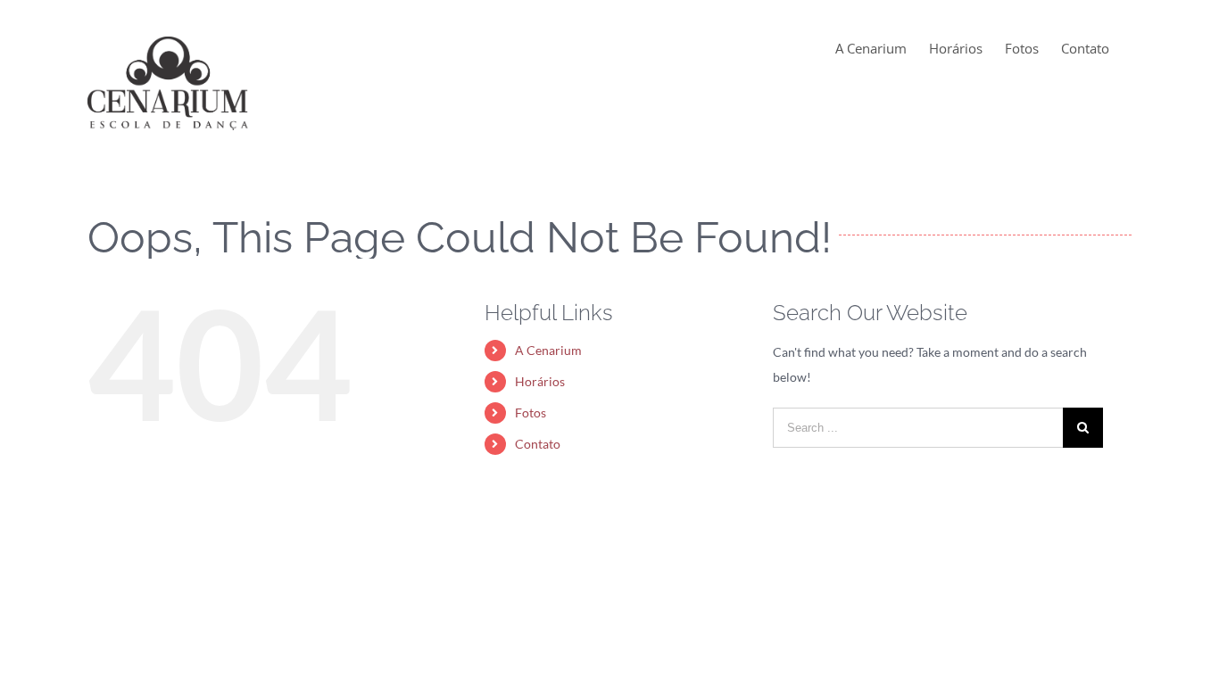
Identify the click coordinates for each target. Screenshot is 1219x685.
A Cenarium (548, 350)
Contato (537, 443)
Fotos (530, 412)
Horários (540, 381)
